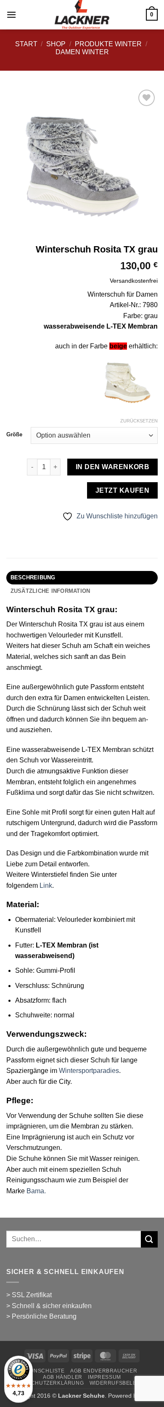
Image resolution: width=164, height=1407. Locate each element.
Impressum (104, 1377)
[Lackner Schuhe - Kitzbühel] (82, 14)
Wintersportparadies (89, 1070)
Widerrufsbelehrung (123, 1383)
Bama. (36, 1191)
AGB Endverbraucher (103, 1371)
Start (26, 44)
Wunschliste (45, 1371)
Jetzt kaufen (122, 490)
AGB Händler (62, 1377)
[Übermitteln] (149, 1239)
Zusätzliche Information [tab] (50, 591)
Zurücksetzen (139, 420)
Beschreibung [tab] (33, 577)
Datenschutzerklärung (46, 1383)
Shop (56, 44)
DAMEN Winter (82, 52)
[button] (11, 14)
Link (46, 885)
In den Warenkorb (112, 466)
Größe (14, 435)
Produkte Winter (108, 44)
